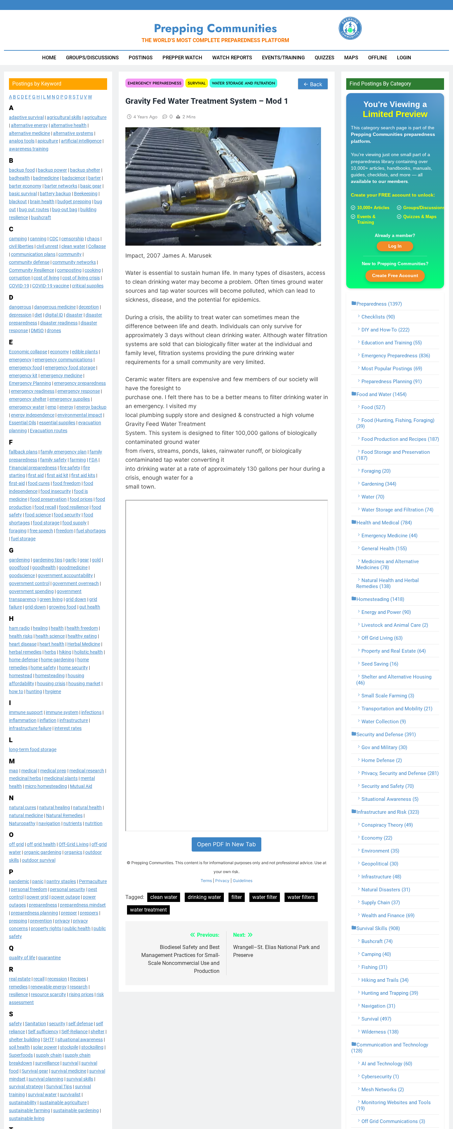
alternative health (69, 125)
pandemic (19, 881)
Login (404, 58)
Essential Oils (22, 422)
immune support (26, 712)
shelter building (24, 1039)
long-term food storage (32, 749)
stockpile (69, 1047)
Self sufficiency (43, 1031)
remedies (18, 986)
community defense (29, 262)
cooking (93, 270)
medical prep (53, 770)
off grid (16, 844)
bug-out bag (64, 209)
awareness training (28, 148)
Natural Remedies (64, 815)
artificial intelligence (81, 141)
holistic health (88, 652)
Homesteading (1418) (380, 599)
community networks (74, 262)
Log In (395, 246)
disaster (74, 315)
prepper (69, 913)
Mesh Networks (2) (382, 1090)
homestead (20, 675)
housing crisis (51, 683)
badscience (73, 178)
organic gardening (42, 852)
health (57, 628)
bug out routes (34, 209)
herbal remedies (25, 652)
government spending (31, 591)
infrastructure (73, 720)
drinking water (204, 897)
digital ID (54, 315)
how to (16, 691)
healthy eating (82, 636)
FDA (93, 459)
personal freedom (29, 889)
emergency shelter (27, 399)
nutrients (72, 823)
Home (49, 58)
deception (89, 307)
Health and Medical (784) (384, 523)
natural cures (22, 807)
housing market (84, 683)
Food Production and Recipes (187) (400, 439)
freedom (64, 530)
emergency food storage (70, 367)
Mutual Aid (81, 786)
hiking (65, 652)
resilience (18, 994)
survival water (42, 1094)
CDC (53, 238)
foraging (18, 530)
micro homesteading (46, 786)
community (70, 254)
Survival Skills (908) (378, 928)
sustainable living (26, 1118)
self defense (80, 1023)
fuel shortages (91, 530)
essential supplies (57, 422)
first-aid (17, 483)
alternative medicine (29, 133)
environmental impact (79, 415)
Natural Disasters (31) (385, 890)
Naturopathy (22, 823)
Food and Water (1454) (381, 394)
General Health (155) (384, 549)
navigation (49, 823)
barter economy (25, 186)
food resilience (74, 507)
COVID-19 (19, 285)
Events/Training (283, 58)
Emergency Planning (30, 383)
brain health (42, 201)
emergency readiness (32, 391)
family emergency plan (63, 451)
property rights (46, 928)
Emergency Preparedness (154, 83)
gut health (89, 607)
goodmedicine (73, 567)
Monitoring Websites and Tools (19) (393, 1105)
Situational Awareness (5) (390, 799)
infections (91, 712)
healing (40, 628)
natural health (87, 807)
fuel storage (23, 538)
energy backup (91, 407)
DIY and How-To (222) (385, 330)
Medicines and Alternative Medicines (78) (387, 564)
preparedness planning (34, 913)
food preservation (48, 499)
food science (38, 514)
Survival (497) (376, 1019)
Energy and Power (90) (386, 612)
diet (38, 315)
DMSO (37, 330)
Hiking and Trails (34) (385, 980)
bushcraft (41, 217)
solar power (45, 1047)
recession (57, 978)
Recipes (78, 978)
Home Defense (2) (381, 760)
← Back (312, 84)
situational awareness (80, 1039)
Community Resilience (31, 270)
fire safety (70, 467)
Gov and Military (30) (384, 747)
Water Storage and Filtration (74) (397, 510)
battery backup (55, 193)
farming (78, 459)
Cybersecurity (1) (380, 1077)
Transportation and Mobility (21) (396, 709)
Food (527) (373, 407)
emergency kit (23, 375)
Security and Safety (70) (387, 786)
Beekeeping (85, 193)
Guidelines (242, 880)
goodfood (19, 567)
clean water (73, 246)
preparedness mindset (83, 905)
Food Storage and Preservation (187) (393, 455)
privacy (62, 920)
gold (96, 560)
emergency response (78, 391)
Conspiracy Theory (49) (387, 825)
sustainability (22, 1102)
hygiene (53, 691)
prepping (18, 920)
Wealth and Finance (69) (388, 916)
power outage (65, 897)
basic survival (23, 193)
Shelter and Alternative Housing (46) (393, 680)
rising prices (81, 994)
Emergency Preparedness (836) (395, 356)
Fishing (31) (374, 967)
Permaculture (93, 881)
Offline (377, 58)
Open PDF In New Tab (226, 844)
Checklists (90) (378, 317)
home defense (23, 659)
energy (66, 407)
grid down (76, 599)
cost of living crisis (81, 278)
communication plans (33, 254)
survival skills (79, 1079)
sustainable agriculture (63, 1102)
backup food (22, 170)
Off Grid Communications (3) (393, 1121)
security (57, 1023)
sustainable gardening (76, 1110)
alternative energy (29, 125)
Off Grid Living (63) (382, 638)
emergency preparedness (80, 383)
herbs (50, 652)
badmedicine (46, 178)
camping (18, 238)
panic (37, 881)
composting (69, 270)
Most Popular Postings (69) (391, 369)
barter (94, 178)
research (79, 986)
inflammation (22, 720)
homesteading (50, 675)
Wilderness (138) (380, 1032)
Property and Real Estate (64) (393, 651)
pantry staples (61, 881)
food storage (46, 522)
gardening (19, 560)
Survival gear (35, 1071)
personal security (67, 889)
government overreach (75, 583)
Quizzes (324, 58)
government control (29, 583)
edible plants (85, 351)
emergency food (25, 367)
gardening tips (47, 560)
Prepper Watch (182, 58)
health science (50, 636)
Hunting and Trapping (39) (389, 993)
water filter (264, 897)
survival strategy (26, 1086)
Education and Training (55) (391, 343)
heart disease (22, 644)
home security (73, 667)
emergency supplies (69, 399)
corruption (20, 278)
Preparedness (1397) (379, 304)
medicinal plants (61, 778)
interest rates (68, 728)
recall (38, 978)
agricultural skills (64, 117)
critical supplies (87, 285)
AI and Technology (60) (386, 1064)
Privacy (222, 880)
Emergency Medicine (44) (389, 536)
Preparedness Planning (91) (391, 382)
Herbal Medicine (83, 644)
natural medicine (26, 815)
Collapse (97, 246)
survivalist (70, 1094)
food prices (81, 499)
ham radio (19, 628)
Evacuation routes (48, 430)
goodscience (22, 575)
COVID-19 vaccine (50, 285)
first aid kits (83, 475)
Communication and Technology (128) (389, 1048)
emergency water (26, 407)
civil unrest (47, 246)
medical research (86, 770)
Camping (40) (376, 954)
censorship (72, 238)
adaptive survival (26, 117)
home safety (43, 667)
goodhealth (44, 567)
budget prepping (74, 201)
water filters (301, 897)
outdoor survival (38, 860)
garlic (71, 560)
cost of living (46, 278)
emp (51, 407)
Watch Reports (232, 58)
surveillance (47, 1063)
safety (15, 1023)
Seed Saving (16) (379, 664)
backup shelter (85, 170)
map (13, 770)
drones (54, 330)
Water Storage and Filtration (243, 83)
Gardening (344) (378, 484)
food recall (45, 507)
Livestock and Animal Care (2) (394, 625)
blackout (18, 201)
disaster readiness (59, 323)
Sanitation (35, 1023)
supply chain (49, 1055)
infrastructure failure (30, 728)
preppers (89, 913)
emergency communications (63, 359)
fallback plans (23, 451)
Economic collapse (28, 351)
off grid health (41, 844)
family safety (53, 459)
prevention (41, 920)
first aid (36, 475)
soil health (19, 1047)
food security (67, 514)
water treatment (148, 910)
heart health (51, 644)
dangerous (20, 307)
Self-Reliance (74, 1031)
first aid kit (57, 475)
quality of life (22, 957)
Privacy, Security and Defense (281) (400, 773)
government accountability (65, 575)
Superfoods (21, 1055)
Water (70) (372, 497)
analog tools (21, 141)
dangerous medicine (55, 307)
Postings (141, 58)
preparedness (43, 905)
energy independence (32, 415)
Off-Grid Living (74, 844)
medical (29, 770)
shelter (97, 1031)
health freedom (82, 628)
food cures (39, 483)
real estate (20, 978)
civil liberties (21, 246)
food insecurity (55, 491)
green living (51, 599)
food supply (74, 522)
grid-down (35, 607)
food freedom (67, 483)
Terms (206, 880)
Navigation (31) (378, 1006)
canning (38, 238)
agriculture (95, 117)
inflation (47, 720)
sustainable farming (29, 1110)
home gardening (57, 659)
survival (70, 1063)
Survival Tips (59, 1086)
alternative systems (73, 133)
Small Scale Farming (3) (387, 696)
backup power (52, 170)
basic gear (90, 186)
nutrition (93, 823)
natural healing (54, 807)
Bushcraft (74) (377, 941)
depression (20, 315)
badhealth (19, 178)
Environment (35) (380, 851)
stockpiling (92, 1047)
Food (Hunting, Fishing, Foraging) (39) (395, 423)
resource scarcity (48, 994)
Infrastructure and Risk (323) (387, 812)
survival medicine (68, 1071)
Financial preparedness (33, 467)
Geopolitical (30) (379, 864)
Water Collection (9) (383, 722)
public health (77, 928)
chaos (93, 238)
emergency (20, 359)
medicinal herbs (25, 778)
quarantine (49, 957)
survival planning (46, 1079)
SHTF (48, 1039)
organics (73, 852)
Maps (351, 58)
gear (84, 560)
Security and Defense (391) (386, 735)
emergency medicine (61, 375)
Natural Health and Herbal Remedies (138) (387, 583)
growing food (62, 607)
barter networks (60, 186)
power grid (37, 897)
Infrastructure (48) (381, 877)
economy (59, 351)
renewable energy (49, 986)
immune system (62, 712)
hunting (34, 691)
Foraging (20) (376, 471)
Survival (197, 83)
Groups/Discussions (92, 58)
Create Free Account (395, 275)
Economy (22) (376, 838)
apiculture (47, 141)
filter (236, 897)
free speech (41, 530)
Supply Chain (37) (380, 903)
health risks (20, 636)
